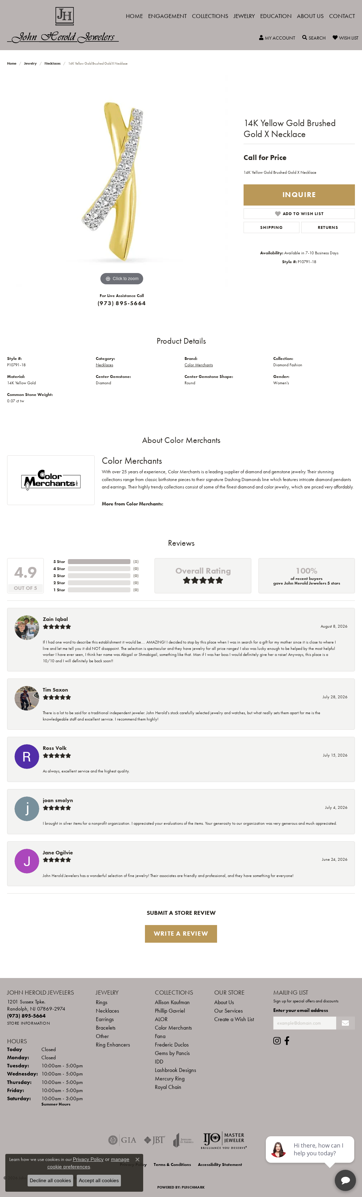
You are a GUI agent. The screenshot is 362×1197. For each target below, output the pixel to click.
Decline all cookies (50, 1180)
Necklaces (52, 63)
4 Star (59, 568)
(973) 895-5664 (122, 303)
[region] (122, 181)
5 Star (59, 561)
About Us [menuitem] (224, 1002)
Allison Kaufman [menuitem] (172, 1002)
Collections (210, 16)
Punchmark (193, 1187)
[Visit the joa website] (183, 1140)
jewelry (30, 63)
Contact (342, 16)
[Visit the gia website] (122, 1140)
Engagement (167, 16)
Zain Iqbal (55, 619)
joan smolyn (58, 800)
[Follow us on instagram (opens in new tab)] (277, 1041)
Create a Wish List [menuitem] (234, 1019)
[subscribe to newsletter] (345, 1023)
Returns (328, 227)
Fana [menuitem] (160, 1036)
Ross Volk (54, 748)
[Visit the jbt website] (155, 1140)
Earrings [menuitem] (105, 1019)
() (136, 561)
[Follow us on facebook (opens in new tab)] (287, 1041)
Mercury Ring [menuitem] (170, 1078)
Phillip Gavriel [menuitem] (170, 1010)
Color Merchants (199, 364)
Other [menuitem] (102, 1036)
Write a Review (181, 933)
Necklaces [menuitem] (107, 1010)
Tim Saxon (55, 689)
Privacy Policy (88, 1159)
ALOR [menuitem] (161, 1019)
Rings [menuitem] (101, 1002)
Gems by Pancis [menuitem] (172, 1053)
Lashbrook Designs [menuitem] (175, 1070)
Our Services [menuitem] (228, 1010)
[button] (277, 37)
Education (276, 16)
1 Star (59, 590)
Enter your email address (300, 1010)
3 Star (59, 576)
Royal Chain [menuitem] (168, 1087)
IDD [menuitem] (159, 1061)
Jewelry (244, 16)
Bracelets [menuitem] (106, 1027)
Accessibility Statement (220, 1164)
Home (134, 16)
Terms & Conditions (172, 1164)
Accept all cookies (99, 1180)
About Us (310, 16)
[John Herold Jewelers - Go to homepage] (66, 25)
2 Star (59, 583)
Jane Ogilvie (58, 852)
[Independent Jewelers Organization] (224, 1140)
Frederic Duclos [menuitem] (172, 1044)
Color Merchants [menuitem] (173, 1027)
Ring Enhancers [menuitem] (113, 1044)
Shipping (271, 227)
